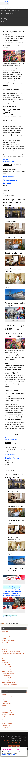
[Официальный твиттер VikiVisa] (11, 746)
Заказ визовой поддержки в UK (9, 684)
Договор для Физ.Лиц (7, 675)
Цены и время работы (9, 161)
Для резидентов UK (7, 725)
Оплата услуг (5, 642)
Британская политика (7, 712)
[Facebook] (14, 746)
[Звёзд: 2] (1, 623)
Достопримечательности (8, 714)
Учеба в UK (4, 701)
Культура (4, 716)
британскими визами (13, 751)
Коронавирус (5, 707)
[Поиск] (7, 4)
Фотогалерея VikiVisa (7, 666)
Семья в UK (5, 727)
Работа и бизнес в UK (7, 703)
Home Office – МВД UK (7, 710)
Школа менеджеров (7, 680)
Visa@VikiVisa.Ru (6, 740)
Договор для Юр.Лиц (7, 677)
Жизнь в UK (5, 705)
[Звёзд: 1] (0, 623)
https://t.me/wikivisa (8, 617)
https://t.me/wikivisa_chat (14, 742)
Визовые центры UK (7, 696)
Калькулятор (5, 644)
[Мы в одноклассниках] (19, 746)
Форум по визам (6, 662)
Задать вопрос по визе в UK (9, 682)
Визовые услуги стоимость (8, 640)
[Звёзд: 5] (4, 623)
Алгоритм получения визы (8, 673)
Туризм (3, 718)
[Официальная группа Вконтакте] (9, 746)
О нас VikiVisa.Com (6, 631)
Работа (3, 660)
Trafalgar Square (12, 458)
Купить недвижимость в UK (8, 658)
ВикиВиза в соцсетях (7, 636)
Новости (4, 638)
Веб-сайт (5, 159)
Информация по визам (7, 699)
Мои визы (4, 649)
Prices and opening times (11, 439)
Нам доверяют (5, 633)
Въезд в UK (5, 694)
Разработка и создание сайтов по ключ (11, 651)
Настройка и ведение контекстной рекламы (13, 653)
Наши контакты (5, 647)
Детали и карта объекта (9, 176)
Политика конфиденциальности (10, 669)
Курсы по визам (6, 664)
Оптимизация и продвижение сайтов (11, 655)
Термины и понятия (7, 723)
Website (7, 437)
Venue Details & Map (10, 454)
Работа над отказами (7, 671)
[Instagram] (16, 746)
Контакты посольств (7, 721)
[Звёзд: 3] (2, 623)
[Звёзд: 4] (3, 623)
